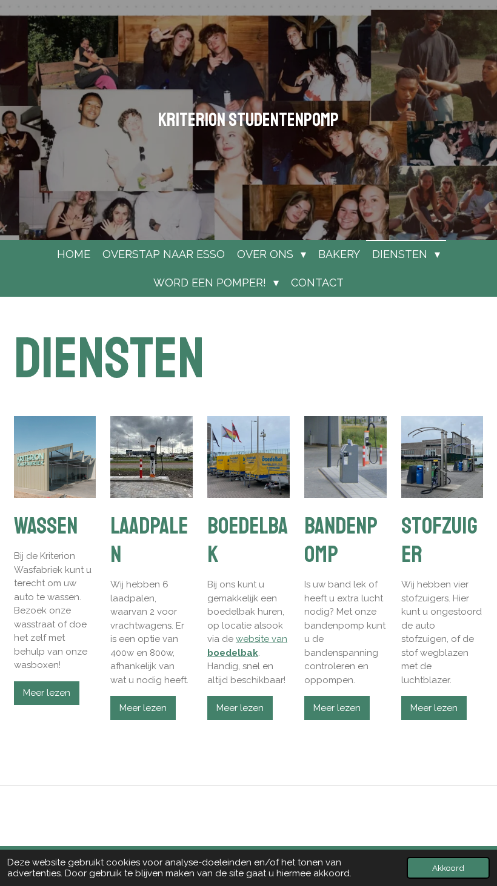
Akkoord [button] (448, 868)
